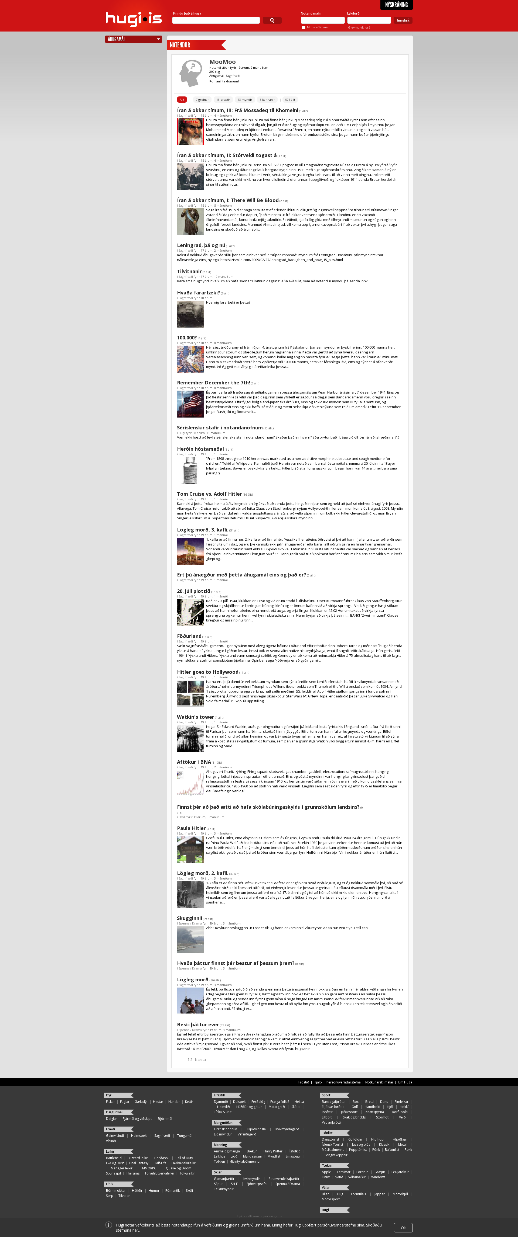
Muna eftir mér (318, 27)
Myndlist (274, 1156)
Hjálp (318, 1082)
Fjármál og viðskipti (137, 1118)
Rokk (408, 1149)
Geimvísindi (115, 1135)
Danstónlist (330, 1139)
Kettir (189, 1101)
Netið (339, 1177)
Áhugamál (116, 39)
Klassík (384, 1144)
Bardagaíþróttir (334, 1101)
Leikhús (219, 1156)
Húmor (154, 1190)
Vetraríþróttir (332, 1122)
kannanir (267, 100)
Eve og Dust (115, 1163)
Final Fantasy (138, 1163)
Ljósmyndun (223, 1134)
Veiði (403, 1117)
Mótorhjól (400, 1194)
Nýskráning (396, 5)
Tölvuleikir (187, 1173)
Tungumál (184, 1135)
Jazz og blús (361, 1144)
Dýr (108, 1095)
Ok (403, 1227)
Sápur (218, 1184)
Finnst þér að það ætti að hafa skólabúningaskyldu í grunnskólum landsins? (268, 807)
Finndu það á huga (187, 13)
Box (356, 1101)
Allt (182, 100)
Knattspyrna (375, 1112)
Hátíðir (137, 1190)
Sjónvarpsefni (257, 1184)
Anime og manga (227, 1151)
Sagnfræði (233, 76)
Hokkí (404, 1106)
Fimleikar (401, 1101)
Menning (220, 1144)
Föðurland (189, 636)
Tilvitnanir (189, 271)
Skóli (182, 817)
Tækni (327, 1165)
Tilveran (124, 1195)
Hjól (390, 1106)
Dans (384, 1101)
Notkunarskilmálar (379, 1082)
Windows (378, 1177)
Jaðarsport (349, 1112)
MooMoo (222, 61)
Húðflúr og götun (249, 1106)
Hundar (174, 1101)
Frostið (303, 1082)
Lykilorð (353, 13)
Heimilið (223, 1106)
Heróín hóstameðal (200, 449)
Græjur (379, 1172)
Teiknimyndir (224, 1189)
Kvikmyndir (251, 1178)
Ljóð (234, 1156)
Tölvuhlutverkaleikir (159, 1173)
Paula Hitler (191, 828)
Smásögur (293, 1156)
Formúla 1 (358, 1194)
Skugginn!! (189, 918)
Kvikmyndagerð (287, 1129)
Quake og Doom (178, 1168)
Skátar (296, 1106)
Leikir (110, 1151)
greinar (202, 100)
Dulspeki (239, 1101)
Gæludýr (141, 1101)
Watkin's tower (195, 717)
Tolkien (219, 1161)
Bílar (325, 1194)
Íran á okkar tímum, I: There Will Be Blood (228, 200)
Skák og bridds (354, 1117)
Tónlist (327, 1133)
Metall (402, 1144)
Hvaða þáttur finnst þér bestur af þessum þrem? (236, 963)
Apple (326, 1172)
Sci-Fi (234, 1184)
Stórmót (382, 1117)
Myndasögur (252, 1156)
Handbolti (372, 1106)
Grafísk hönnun (225, 1129)
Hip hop (377, 1139)
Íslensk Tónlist (332, 1144)
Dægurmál (114, 1112)
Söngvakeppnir (336, 1155)
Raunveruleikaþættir (284, 1178)
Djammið (221, 1101)
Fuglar (125, 1101)
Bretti (369, 1101)
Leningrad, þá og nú (201, 245)
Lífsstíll (219, 1095)
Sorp (109, 1195)
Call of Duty (184, 1158)
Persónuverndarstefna (343, 1082)
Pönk (376, 1149)
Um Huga (405, 1082)
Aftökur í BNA (194, 762)
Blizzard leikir (138, 1158)
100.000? (187, 337)
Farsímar (343, 1172)
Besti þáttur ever (198, 1024)
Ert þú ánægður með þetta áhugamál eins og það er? (241, 574)
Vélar (326, 1187)
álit (290, 100)
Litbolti (327, 1117)
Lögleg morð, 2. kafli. (203, 873)
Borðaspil (161, 1158)
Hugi (182, 433)
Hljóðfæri (400, 1139)
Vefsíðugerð (247, 1134)
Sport (326, 1095)
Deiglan (112, 1118)
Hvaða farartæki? (198, 292)
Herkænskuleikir (184, 1163)
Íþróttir (327, 1112)
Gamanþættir (224, 1178)
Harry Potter (273, 1151)
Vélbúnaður (357, 1177)
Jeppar (379, 1194)
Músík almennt (333, 1149)
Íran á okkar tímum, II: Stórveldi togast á (227, 155)
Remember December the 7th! (213, 382)
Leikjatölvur (400, 1172)
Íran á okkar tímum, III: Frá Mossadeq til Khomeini (237, 110)
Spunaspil (113, 1173)
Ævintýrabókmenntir (245, 1161)
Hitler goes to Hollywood (207, 672)
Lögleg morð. (193, 979)
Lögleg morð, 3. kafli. (203, 529)
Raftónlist (392, 1149)
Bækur (252, 1151)
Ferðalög (258, 1101)
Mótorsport (331, 1199)
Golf (355, 1106)
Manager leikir (121, 1168)
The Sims (132, 1173)
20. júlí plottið (193, 591)
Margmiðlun (223, 1122)
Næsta (200, 1059)
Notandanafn (311, 13)
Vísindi (111, 1141)
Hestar (158, 1101)
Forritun (362, 1172)
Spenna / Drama (190, 923)
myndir (245, 100)
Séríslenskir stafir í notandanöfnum (220, 427)
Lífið (109, 1184)
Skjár (218, 1172)
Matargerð (277, 1106)
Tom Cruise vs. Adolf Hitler (209, 494)
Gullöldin (355, 1139)
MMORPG (149, 1168)
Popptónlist (358, 1149)
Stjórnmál (165, 1118)
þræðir (223, 100)
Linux (326, 1177)
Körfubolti (400, 1112)
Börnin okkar (116, 1190)
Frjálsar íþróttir (333, 1106)
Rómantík (172, 1190)
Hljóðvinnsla (256, 1129)
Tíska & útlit (222, 1112)
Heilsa (299, 1101)
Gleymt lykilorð (359, 27)
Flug (340, 1194)
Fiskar (110, 1101)
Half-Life (160, 1163)
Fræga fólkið (279, 1101)
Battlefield (114, 1158)
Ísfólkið (295, 1151)
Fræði (110, 1129)
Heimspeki (139, 1135)
